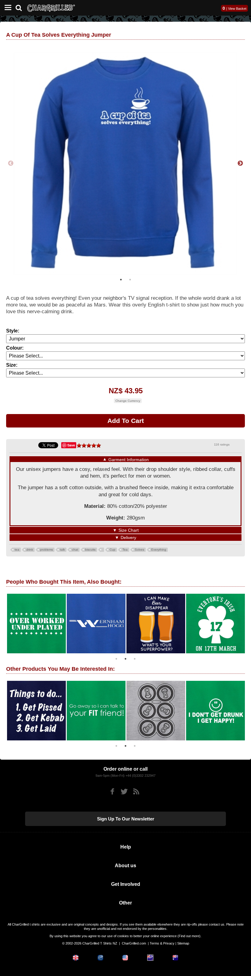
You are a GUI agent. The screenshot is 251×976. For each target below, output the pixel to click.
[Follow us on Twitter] (124, 791)
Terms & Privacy (162, 943)
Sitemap (183, 943)
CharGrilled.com (134, 943)
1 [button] (121, 280)
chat (75, 549)
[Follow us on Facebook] (112, 791)
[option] (125, 163)
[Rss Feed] (136, 791)
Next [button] (240, 163)
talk (62, 549)
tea (17, 549)
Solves (139, 549)
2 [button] (130, 280)
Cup (112, 549)
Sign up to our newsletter (125, 818)
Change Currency (127, 400)
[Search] (21, 7)
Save (71, 445)
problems (46, 549)
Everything (158, 549)
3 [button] (135, 659)
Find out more (189, 936)
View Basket (237, 8)
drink (29, 549)
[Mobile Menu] (6, 8)
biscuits (90, 549)
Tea (125, 549)
